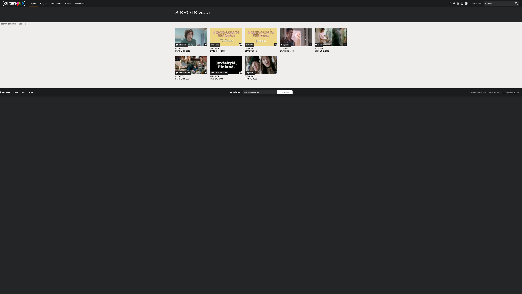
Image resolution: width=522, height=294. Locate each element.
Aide (31, 92)
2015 (188, 51)
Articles (68, 3)
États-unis (180, 51)
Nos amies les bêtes (219, 72)
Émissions (56, 3)
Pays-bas (214, 79)
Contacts (19, 92)
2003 (221, 79)
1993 (255, 79)
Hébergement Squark (511, 92)
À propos (5, 92)
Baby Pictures (184, 72)
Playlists (44, 3)
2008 (223, 51)
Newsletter (80, 3)
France (248, 79)
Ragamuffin (250, 72)
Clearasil (179, 48)
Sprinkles (286, 44)
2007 (327, 51)
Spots (33, 3)
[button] (205, 44)
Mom (319, 44)
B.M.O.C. (249, 44)
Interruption (183, 44)
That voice (215, 44)
